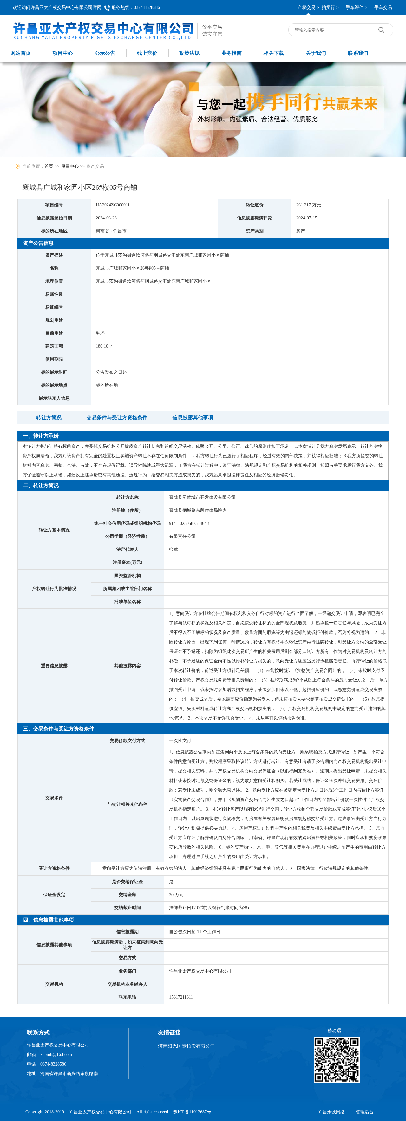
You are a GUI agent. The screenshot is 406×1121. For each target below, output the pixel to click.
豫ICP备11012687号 (192, 1112)
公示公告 (105, 53)
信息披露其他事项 (193, 417)
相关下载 (274, 53)
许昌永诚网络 (331, 1112)
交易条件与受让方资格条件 (117, 417)
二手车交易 (381, 7)
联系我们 (358, 53)
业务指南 (231, 53)
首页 (48, 166)
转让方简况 (49, 417)
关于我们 (316, 53)
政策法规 (189, 53)
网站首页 (20, 53)
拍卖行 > (330, 7)
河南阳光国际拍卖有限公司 (186, 1046)
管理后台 (365, 1112)
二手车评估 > (354, 7)
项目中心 (63, 53)
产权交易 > (308, 7)
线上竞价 (147, 53)
